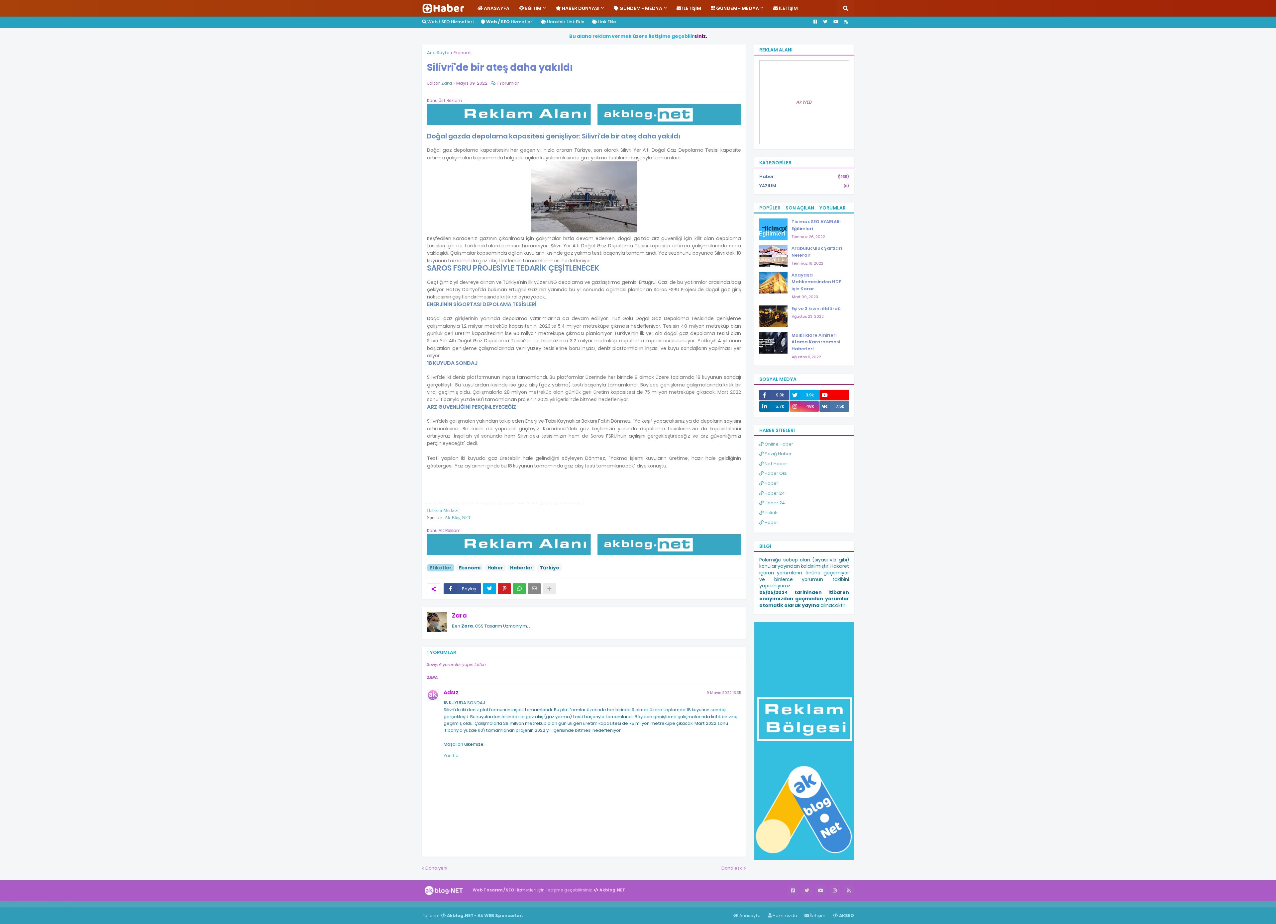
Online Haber (778, 444)
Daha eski (732, 868)
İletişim (817, 915)
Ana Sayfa (438, 52)
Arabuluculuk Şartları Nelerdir (817, 251)
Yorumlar (832, 208)
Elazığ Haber (778, 454)
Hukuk (770, 513)
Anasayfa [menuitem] (496, 8)
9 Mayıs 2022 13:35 (723, 692)
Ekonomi (463, 52)
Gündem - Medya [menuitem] (640, 8)
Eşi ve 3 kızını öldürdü (816, 308)
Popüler (770, 208)
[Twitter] (489, 588)
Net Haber (775, 464)
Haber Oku (776, 473)
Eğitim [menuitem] (532, 8)
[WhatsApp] (519, 588)
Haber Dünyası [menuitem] (580, 8)
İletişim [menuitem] (691, 8)
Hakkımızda (784, 915)
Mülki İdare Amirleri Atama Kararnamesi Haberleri (816, 342)
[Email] (534, 588)
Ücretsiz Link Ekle (565, 22)
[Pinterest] (504, 588)
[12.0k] (834, 395)
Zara (459, 615)
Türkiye (549, 567)
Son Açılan (800, 208)
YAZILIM (804, 186)
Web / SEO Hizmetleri (450, 22)
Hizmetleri (509, 22)
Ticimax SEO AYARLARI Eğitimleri (816, 225)
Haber (495, 567)
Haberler (521, 567)
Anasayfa (749, 915)
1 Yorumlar (508, 83)
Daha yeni (436, 868)
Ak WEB (804, 102)
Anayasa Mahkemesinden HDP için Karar (816, 282)
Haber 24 (774, 493)
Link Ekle (606, 22)
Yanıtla (451, 755)
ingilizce (68, 904)
